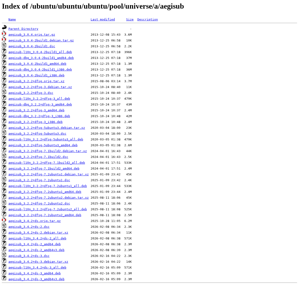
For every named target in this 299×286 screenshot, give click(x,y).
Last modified (103, 19)
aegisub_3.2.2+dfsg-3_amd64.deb (36, 110)
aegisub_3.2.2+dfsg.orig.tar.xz (36, 81)
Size (130, 19)
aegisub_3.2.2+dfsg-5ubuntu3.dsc (37, 133)
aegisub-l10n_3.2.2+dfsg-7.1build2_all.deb (46, 162)
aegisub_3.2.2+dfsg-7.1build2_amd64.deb (43, 168)
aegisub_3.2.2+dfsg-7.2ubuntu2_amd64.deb (44, 215)
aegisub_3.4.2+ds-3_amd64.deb (34, 273)
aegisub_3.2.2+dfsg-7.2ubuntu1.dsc (39, 180)
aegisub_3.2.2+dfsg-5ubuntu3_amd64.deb (43, 145)
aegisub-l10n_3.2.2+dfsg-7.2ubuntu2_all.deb (47, 209)
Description (147, 19)
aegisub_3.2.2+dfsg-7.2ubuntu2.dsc (39, 203)
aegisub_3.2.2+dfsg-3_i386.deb (35, 122)
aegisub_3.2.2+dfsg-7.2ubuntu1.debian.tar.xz (48, 174)
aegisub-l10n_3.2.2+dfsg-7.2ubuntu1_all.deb (47, 186)
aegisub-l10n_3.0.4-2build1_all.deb (40, 52)
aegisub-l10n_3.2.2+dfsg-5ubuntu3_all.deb (45, 139)
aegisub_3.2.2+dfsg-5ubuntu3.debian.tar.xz (46, 127)
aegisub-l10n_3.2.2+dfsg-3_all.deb (39, 98)
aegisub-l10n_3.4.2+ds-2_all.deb (37, 238)
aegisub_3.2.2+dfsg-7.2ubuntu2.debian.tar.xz (48, 197)
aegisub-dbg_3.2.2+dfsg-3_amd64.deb (40, 104)
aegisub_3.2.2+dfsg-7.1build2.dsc (38, 157)
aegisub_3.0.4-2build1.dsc (31, 46)
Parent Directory (23, 29)
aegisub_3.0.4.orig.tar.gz (31, 34)
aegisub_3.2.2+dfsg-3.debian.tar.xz (40, 87)
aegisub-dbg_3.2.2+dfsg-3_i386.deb (39, 116)
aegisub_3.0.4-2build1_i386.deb (36, 75)
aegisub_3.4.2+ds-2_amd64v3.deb (36, 250)
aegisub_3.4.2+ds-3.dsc (29, 256)
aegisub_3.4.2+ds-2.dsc (29, 226)
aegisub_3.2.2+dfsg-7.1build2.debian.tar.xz (47, 151)
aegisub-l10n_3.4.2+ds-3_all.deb (37, 267)
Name (12, 19)
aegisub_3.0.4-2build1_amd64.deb (37, 63)
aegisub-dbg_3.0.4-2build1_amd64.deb (41, 58)
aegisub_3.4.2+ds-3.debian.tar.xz (38, 261)
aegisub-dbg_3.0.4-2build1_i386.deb (40, 69)
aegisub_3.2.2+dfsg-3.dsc (30, 93)
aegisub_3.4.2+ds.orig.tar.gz (34, 221)
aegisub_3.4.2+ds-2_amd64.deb (34, 244)
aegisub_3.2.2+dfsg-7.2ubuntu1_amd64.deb (44, 192)
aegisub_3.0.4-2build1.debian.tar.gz (41, 40)
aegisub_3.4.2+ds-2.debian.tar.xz (38, 232)
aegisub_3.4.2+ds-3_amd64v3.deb (36, 279)
